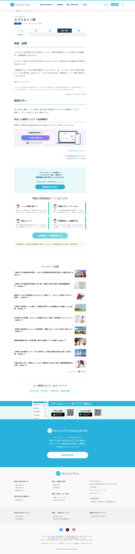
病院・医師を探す (73, 5)
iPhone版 (18, 516)
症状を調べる (20, 487)
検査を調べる (20, 490)
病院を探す (56, 485)
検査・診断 (64, 30)
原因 (35, 30)
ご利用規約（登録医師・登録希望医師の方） (103, 502)
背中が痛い (44, 391)
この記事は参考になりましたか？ (75, 156)
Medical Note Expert (97, 516)
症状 (50, 30)
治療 (78, 30)
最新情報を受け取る (50, 187)
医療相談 (60, 5)
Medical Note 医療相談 (60, 519)
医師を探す (56, 487)
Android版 (19, 519)
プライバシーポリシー (96, 490)
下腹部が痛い (54, 391)
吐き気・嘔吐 (34, 391)
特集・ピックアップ (59, 497)
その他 (84, 5)
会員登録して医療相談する (50, 235)
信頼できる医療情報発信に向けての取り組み (103, 484)
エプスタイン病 (28, 11)
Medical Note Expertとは (78, 151)
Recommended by (73, 371)
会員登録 (115, 5)
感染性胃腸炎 (65, 391)
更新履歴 (83, 94)
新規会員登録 (68, 455)
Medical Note (57, 516)
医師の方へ (21, 34)
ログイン (107, 5)
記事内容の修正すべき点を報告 (76, 158)
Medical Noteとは (95, 481)
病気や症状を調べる (47, 5)
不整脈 (29, 70)
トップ (12, 11)
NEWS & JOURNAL (59, 500)
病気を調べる (19, 11)
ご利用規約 (93, 487)
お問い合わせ (94, 493)
